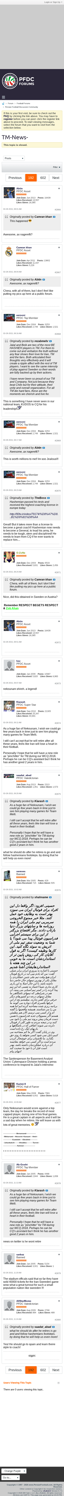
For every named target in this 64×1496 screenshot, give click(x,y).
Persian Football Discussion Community (21, 107)
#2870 (58, 491)
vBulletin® (47, 1491)
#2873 (58, 683)
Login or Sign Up (52, 2)
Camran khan (24, 247)
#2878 (58, 1183)
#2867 (58, 272)
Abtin (19, 188)
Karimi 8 (21, 1084)
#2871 (58, 572)
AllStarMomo (23, 1301)
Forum (10, 103)
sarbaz (20, 1254)
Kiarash (20, 702)
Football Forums (23, 103)
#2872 (58, 642)
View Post (54, 217)
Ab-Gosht (22, 1164)
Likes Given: (22, 202)
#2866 (58, 210)
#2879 (58, 1273)
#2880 (58, 1320)
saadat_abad (23, 775)
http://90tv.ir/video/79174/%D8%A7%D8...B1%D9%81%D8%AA (34, 516)
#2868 (58, 334)
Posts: (41, 198)
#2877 (58, 1103)
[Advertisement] (32, 37)
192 (31, 178)
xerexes (20, 871)
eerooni (20, 315)
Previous (15, 178)
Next (55, 178)
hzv (18, 661)
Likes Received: (24, 200)
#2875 (58, 794)
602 (43, 178)
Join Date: (21, 198)
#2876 (58, 890)
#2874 (58, 723)
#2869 (58, 440)
